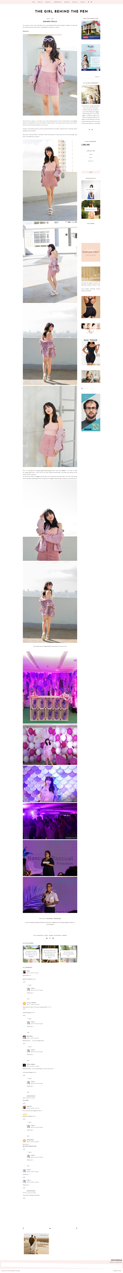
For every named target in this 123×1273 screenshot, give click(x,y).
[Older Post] (76, 1228)
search (97, 76)
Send (90, 172)
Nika (28, 971)
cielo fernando (38, 935)
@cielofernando (118, 1262)
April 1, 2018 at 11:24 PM (33, 973)
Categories (47, 2)
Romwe (51, 935)
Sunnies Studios (65, 922)
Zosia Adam (31, 1064)
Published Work (58, 2)
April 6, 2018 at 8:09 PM (33, 1142)
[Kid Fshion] (84, 388)
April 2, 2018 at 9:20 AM (33, 1038)
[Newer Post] (23, 1228)
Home (33, 2)
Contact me (74, 2)
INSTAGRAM (57, 918)
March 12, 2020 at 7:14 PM (29, 1193)
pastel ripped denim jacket (44, 470)
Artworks (82, 2)
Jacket (37, 922)
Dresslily (51, 924)
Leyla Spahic (31, 1002)
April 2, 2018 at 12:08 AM (33, 1004)
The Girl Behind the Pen (61, 11)
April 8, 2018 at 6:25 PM (37, 1052)
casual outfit (28, 472)
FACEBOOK (50, 918)
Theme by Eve (117, 1270)
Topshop (32, 922)
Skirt (42, 922)
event (46, 935)
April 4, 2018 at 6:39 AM (29, 1098)
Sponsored (66, 2)
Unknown (30, 1140)
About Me (40, 2)
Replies (30, 985)
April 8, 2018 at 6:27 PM (33, 1182)
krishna (30, 1036)
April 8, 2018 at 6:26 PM (37, 1127)
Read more (26, 31)
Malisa (29, 1106)
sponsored (57, 935)
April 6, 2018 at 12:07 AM (33, 1108)
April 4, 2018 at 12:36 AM (33, 1066)
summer (64, 935)
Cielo (33, 988)
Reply (24, 982)
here (98, 123)
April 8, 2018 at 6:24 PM (37, 990)
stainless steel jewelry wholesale (90, 286)
